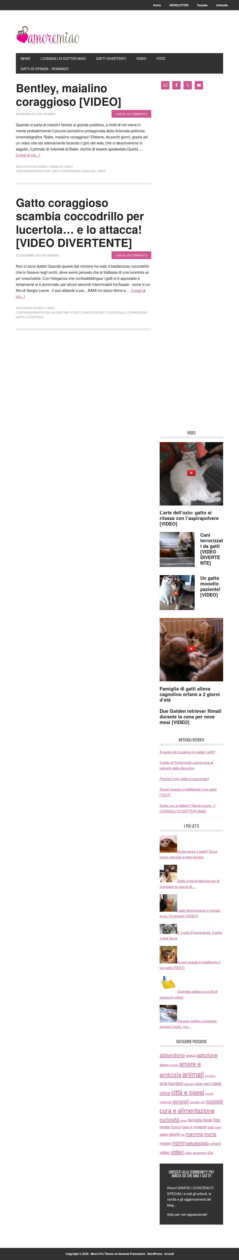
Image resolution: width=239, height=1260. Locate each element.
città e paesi (187, 1091)
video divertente (195, 1153)
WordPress (154, 1254)
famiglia (195, 1120)
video (68, 166)
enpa (183, 1120)
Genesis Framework (131, 1254)
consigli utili (197, 1102)
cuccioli (214, 1101)
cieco (55, 171)
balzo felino (94, 312)
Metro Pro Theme (102, 1254)
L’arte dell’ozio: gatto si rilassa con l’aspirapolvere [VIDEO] (189, 518)
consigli (180, 1101)
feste (207, 1120)
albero (164, 1064)
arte (164, 1083)
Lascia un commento (131, 114)
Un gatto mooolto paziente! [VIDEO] (210, 586)
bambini (176, 1083)
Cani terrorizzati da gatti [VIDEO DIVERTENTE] (211, 548)
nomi (178, 1142)
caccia (188, 1083)
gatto (20, 317)
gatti (41, 308)
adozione (207, 1054)
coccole (209, 1093)
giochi (174, 1134)
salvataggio (197, 1143)
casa (216, 1083)
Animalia (56, 166)
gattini (218, 1127)
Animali (42, 166)
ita (183, 1134)
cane (198, 1083)
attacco (76, 312)
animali (193, 1074)
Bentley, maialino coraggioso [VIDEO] (68, 94)
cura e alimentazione (187, 1110)
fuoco (176, 1127)
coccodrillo (115, 312)
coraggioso (71, 171)
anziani (210, 1075)
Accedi (169, 1254)
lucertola (34, 317)
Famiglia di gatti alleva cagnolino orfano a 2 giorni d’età (190, 694)
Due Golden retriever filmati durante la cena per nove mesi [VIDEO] (190, 716)
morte (210, 1133)
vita (210, 1152)
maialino (88, 171)
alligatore (60, 312)
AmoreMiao (47, 35)
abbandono (172, 1054)
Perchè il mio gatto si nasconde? (184, 778)
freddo (165, 1127)
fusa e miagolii (194, 1127)
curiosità (169, 1119)
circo (165, 1092)
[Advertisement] (191, 261)
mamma (194, 1133)
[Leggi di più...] (28, 155)
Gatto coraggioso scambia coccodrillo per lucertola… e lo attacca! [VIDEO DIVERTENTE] (80, 222)
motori (165, 1143)
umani (215, 1143)
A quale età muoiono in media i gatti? (187, 751)
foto (216, 1120)
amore (174, 1065)
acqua (191, 1055)
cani (207, 1083)
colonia (165, 1101)
